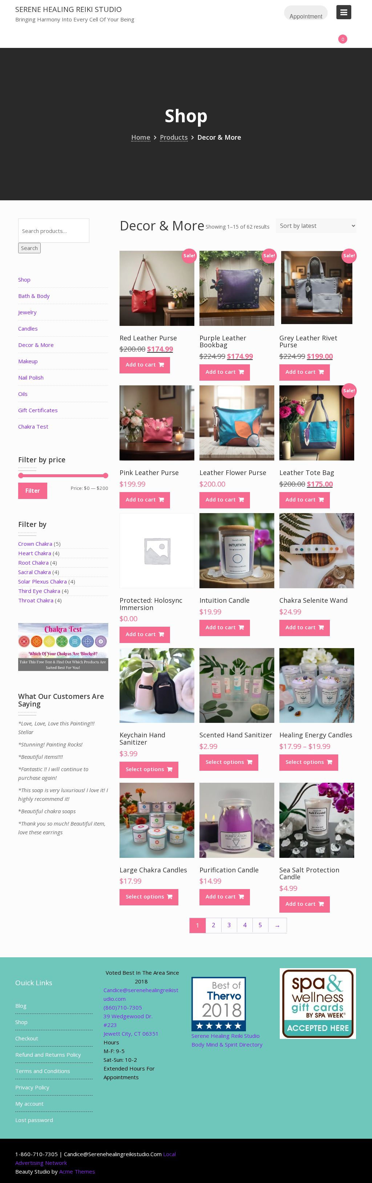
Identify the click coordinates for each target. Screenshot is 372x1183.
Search (29, 247)
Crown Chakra (35, 543)
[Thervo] (218, 1003)
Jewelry (27, 312)
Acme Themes (77, 1171)
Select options (145, 769)
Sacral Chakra (34, 572)
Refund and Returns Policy (48, 1054)
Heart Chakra (34, 553)
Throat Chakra (35, 600)
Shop (24, 279)
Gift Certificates (38, 410)
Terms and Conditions (42, 1070)
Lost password (34, 1119)
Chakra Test (33, 426)
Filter (32, 490)
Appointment (306, 16)
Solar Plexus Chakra (42, 581)
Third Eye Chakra (39, 590)
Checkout (26, 1038)
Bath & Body (34, 295)
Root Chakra (33, 562)
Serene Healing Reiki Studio (68, 9)
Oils (23, 393)
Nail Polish (31, 377)
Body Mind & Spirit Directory (227, 1044)
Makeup (28, 361)
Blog (21, 1005)
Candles (28, 328)
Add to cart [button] (141, 364)
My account (29, 1103)
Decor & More (36, 344)
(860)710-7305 (123, 1007)
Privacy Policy (32, 1087)
